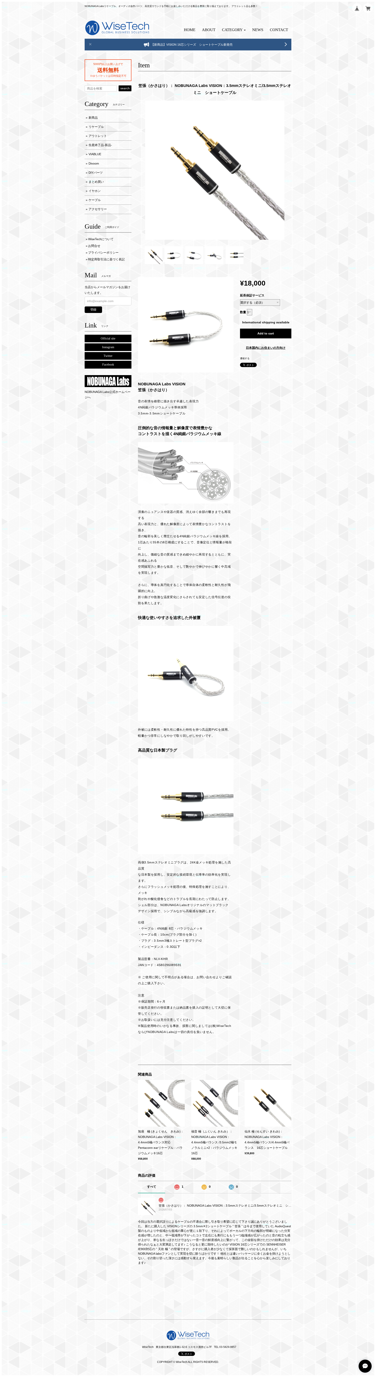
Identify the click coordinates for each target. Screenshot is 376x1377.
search (125, 88)
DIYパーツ (96, 172)
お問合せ (94, 246)
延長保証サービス (252, 295)
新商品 (93, 117)
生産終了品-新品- (100, 145)
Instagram (108, 347)
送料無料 (108, 70)
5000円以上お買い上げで (108, 64)
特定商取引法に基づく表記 (106, 259)
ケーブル (95, 200)
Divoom (94, 163)
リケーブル (96, 126)
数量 (243, 312)
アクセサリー (98, 209)
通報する (245, 358)
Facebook (108, 364)
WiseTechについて (101, 239)
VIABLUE (95, 154)
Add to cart (265, 333)
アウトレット (98, 136)
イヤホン (95, 191)
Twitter (108, 356)
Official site (108, 338)
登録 (93, 309)
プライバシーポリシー (103, 252)
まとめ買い (96, 181)
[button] (234, 29)
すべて (151, 1186)
